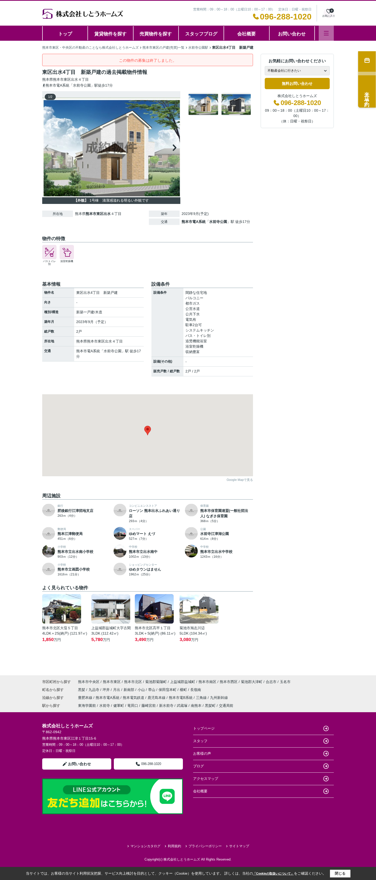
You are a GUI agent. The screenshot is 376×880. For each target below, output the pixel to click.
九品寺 (94, 690)
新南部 (129, 690)
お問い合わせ (292, 33)
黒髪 (82, 690)
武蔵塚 (182, 705)
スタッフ (200, 741)
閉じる (340, 873)
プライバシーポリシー (205, 846)
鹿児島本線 (157, 698)
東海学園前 (87, 705)
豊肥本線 (85, 698)
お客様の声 (202, 753)
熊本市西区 (229, 682)
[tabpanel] (220, 104)
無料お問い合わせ (297, 83)
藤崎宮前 (148, 705)
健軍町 (118, 705)
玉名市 (285, 682)
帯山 (152, 690)
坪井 (107, 690)
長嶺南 (195, 690)
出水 (74, 79)
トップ (65, 33)
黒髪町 (210, 705)
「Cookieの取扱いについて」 (273, 873)
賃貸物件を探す (110, 33)
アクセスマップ (205, 779)
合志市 (271, 682)
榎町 (184, 690)
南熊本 (196, 705)
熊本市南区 (207, 682)
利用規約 (174, 846)
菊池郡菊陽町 (156, 682)
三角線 (202, 698)
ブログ (198, 766)
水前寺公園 (218, 222)
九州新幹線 (219, 698)
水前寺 (104, 705)
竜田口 (132, 705)
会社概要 (246, 33)
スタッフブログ (201, 33)
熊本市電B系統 (181, 698)
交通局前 (226, 705)
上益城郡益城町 (182, 682)
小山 (142, 690)
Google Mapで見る (240, 480)
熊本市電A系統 (194, 222)
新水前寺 (166, 705)
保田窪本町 (168, 690)
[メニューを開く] (326, 33)
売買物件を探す (156, 33)
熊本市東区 (62, 79)
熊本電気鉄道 (134, 698)
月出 (117, 690)
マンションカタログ (145, 846)
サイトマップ (239, 846)
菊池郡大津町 (251, 682)
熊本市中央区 (88, 682)
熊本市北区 (133, 682)
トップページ (204, 728)
